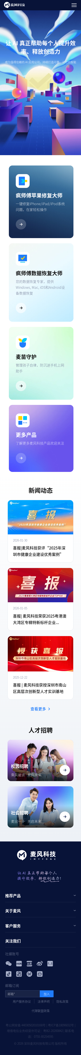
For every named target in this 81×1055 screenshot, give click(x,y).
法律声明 (44, 1001)
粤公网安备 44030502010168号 (26, 1025)
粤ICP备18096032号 (61, 1025)
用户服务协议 (22, 1001)
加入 (47, 994)
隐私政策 (62, 1001)
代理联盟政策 (41, 1010)
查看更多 (38, 709)
